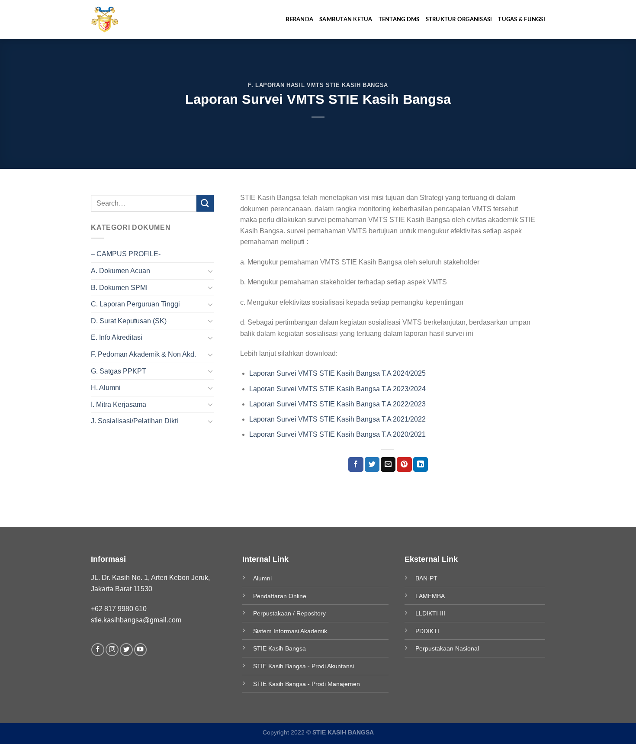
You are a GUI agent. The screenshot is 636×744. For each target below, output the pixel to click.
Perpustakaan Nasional (447, 648)
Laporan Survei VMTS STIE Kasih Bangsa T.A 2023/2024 (337, 389)
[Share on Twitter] (372, 464)
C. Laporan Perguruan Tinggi (135, 304)
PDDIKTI (427, 631)
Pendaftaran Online (279, 596)
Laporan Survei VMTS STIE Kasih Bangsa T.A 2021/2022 (337, 419)
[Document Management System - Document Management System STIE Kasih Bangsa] (113, 19)
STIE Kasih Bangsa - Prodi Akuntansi (303, 666)
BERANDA (299, 19)
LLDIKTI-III (430, 613)
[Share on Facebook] (355, 464)
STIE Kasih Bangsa (279, 648)
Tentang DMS (399, 19)
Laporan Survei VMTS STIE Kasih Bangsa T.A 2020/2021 (337, 434)
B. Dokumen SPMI (119, 287)
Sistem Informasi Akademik (290, 631)
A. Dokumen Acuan (120, 270)
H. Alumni (106, 387)
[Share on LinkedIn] (420, 464)
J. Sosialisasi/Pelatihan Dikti (134, 421)
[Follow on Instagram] (112, 649)
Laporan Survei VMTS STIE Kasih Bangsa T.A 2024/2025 (337, 373)
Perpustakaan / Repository (289, 613)
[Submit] (205, 203)
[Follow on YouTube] (140, 649)
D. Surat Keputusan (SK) (129, 321)
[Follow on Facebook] (97, 649)
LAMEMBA (430, 596)
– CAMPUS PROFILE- (126, 254)
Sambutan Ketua (346, 19)
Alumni (262, 578)
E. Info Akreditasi (116, 337)
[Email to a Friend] (388, 464)
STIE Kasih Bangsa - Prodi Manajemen (306, 683)
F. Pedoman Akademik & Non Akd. (143, 354)
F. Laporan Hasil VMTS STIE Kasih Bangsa (318, 85)
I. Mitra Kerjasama (118, 404)
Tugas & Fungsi (521, 19)
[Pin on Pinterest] (404, 464)
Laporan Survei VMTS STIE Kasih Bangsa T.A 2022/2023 (337, 404)
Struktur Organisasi (459, 19)
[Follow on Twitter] (126, 649)
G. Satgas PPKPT (118, 371)
